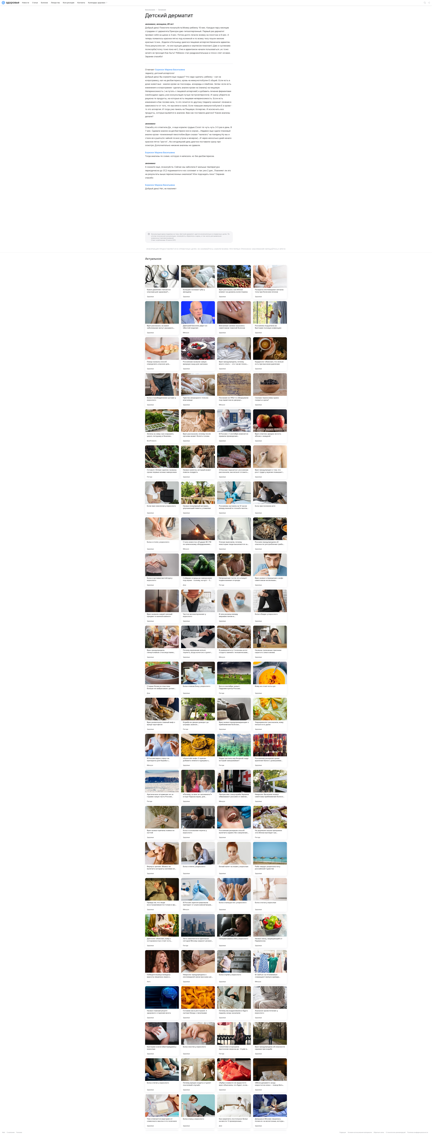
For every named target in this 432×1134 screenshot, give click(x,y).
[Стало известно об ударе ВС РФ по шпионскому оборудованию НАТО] (198, 534)
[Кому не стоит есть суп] (270, 678)
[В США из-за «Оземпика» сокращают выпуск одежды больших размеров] (270, 967)
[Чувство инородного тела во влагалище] (198, 390)
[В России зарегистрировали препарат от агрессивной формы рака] (198, 895)
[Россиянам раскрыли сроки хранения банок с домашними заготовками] (270, 751)
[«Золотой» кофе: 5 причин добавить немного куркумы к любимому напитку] (198, 751)
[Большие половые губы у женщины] (198, 282)
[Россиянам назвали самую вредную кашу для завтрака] (198, 354)
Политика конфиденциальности (417, 1132)
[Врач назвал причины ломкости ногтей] (162, 823)
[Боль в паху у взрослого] (198, 1111)
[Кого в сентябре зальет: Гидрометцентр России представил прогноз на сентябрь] (234, 678)
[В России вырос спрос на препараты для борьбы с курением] (162, 751)
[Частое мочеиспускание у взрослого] (198, 606)
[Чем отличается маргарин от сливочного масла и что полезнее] (162, 1111)
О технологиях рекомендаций (395, 1132)
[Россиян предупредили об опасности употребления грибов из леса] (270, 534)
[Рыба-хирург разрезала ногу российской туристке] (270, 859)
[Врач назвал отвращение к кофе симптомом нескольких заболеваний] (270, 570)
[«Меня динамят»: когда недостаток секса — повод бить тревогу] (270, 1075)
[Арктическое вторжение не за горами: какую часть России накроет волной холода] (162, 787)
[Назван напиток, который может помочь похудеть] (198, 462)
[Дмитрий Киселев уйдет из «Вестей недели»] (198, 318)
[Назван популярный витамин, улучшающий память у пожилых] (198, 498)
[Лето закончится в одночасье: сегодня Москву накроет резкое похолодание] (198, 931)
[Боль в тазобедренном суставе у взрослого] (162, 390)
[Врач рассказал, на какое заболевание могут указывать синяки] (162, 318)
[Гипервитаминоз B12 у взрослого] (234, 931)
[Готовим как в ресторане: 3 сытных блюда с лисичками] (198, 1003)
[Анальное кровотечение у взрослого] (270, 1003)
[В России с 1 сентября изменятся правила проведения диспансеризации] (234, 426)
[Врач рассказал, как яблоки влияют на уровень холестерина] (234, 282)
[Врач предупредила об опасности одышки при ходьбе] (270, 1039)
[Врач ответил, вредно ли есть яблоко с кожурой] (270, 426)
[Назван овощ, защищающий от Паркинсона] (270, 931)
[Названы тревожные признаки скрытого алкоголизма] (270, 642)
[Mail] (3, 2)
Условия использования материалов (360, 1132)
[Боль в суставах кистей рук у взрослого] (162, 570)
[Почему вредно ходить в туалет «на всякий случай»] (198, 1075)
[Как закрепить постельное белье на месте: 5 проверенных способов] (234, 1111)
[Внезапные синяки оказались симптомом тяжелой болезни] (234, 318)
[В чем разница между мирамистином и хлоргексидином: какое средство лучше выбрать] (234, 606)
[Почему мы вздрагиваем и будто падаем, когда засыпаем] (234, 1003)
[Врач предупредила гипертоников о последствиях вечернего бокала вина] (162, 642)
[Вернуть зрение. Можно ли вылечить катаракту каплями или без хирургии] (162, 859)
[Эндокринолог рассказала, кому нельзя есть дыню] (270, 715)
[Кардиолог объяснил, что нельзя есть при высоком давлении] (270, 354)
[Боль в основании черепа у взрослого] (198, 823)
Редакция (343, 1132)
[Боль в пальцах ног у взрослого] (234, 895)
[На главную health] (12, 2)
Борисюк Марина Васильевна (170, 69)
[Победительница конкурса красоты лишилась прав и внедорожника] (162, 967)
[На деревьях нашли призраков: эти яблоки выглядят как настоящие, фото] (270, 823)
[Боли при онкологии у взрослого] (162, 498)
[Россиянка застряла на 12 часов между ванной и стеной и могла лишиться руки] (234, 498)
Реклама (19, 1132)
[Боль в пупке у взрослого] (234, 967)
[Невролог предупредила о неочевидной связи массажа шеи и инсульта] (198, 967)
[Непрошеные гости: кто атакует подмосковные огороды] (234, 570)
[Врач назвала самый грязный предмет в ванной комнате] (162, 606)
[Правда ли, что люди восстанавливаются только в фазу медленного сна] (162, 895)
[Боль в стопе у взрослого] (162, 534)
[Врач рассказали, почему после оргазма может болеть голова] (198, 426)
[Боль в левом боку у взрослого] (198, 678)
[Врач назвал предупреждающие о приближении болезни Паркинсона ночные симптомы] (234, 715)
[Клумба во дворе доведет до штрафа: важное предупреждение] (198, 715)
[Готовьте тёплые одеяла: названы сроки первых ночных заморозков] (162, 462)
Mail (3, 1132)
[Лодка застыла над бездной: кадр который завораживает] (234, 751)
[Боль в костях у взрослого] (198, 1039)
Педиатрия (162, 9)
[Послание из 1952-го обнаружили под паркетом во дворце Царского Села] (234, 390)
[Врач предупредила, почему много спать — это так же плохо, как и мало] (234, 354)
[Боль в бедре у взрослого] (270, 606)
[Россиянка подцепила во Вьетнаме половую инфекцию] (270, 318)
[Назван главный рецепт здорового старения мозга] (162, 1003)
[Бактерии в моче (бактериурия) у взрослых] (162, 1039)
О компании (11, 1132)
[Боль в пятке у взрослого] (162, 1075)
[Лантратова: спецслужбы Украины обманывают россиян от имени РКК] (234, 787)
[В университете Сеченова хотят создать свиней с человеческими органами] (234, 642)
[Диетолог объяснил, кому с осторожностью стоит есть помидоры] (162, 931)
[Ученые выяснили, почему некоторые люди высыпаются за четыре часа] (234, 534)
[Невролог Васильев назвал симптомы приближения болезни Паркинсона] (270, 787)
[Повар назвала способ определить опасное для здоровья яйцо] (162, 354)
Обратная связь (379, 1132)
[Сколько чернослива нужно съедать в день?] (270, 390)
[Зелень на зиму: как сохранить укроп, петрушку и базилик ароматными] (162, 426)
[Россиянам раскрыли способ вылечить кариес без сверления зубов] (234, 823)
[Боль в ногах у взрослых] (270, 895)
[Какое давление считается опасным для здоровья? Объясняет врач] (162, 282)
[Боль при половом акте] (270, 498)
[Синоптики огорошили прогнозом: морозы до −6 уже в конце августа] (234, 1039)
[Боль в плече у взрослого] (198, 859)
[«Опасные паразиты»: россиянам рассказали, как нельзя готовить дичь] (234, 462)
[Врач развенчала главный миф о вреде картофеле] (162, 715)
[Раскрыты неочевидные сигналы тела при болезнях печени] (270, 282)
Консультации (150, 9)
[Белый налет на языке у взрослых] (234, 859)
